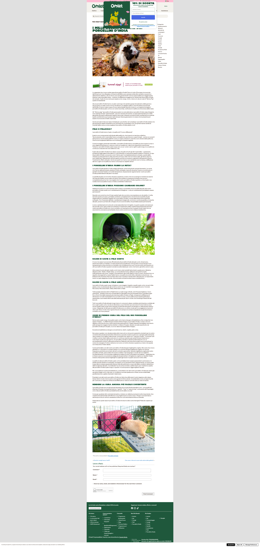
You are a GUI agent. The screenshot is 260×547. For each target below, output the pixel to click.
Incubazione (149, 528)
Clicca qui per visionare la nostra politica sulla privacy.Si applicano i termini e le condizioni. (144, 26)
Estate (160, 42)
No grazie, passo (143, 21)
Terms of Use (134, 539)
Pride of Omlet (162, 65)
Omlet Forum (122, 520)
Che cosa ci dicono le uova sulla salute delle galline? (139, 460)
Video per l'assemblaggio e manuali (108, 533)
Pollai (159, 61)
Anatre (134, 516)
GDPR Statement (95, 524)
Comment (96, 469)
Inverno (160, 51)
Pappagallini (161, 59)
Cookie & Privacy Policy (136, 540)
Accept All (231, 544)
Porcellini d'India (113, 456)
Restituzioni (107, 527)
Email (95, 479)
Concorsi (160, 36)
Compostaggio (150, 520)
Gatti (159, 45)
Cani (159, 34)
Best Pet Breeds (135, 513)
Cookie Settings (136, 541)
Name (95, 475)
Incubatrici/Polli (162, 49)
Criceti (160, 40)
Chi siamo (93, 516)
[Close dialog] (153, 3)
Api (133, 518)
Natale (160, 57)
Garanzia (106, 529)
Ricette (160, 67)
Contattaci (107, 517)
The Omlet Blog (98, 22)
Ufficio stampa (94, 522)
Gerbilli (160, 47)
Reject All (239, 544)
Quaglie (163, 518)
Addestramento (162, 26)
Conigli (160, 38)
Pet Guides (148, 513)
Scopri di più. (123, 537)
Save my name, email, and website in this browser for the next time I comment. (118, 483)
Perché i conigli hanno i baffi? (102, 460)
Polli (133, 522)
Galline (160, 44)
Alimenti (160, 28)
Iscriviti (143, 17)
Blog (119, 522)
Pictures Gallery (122, 524)
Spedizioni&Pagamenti (110, 525)
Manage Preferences (251, 544)
